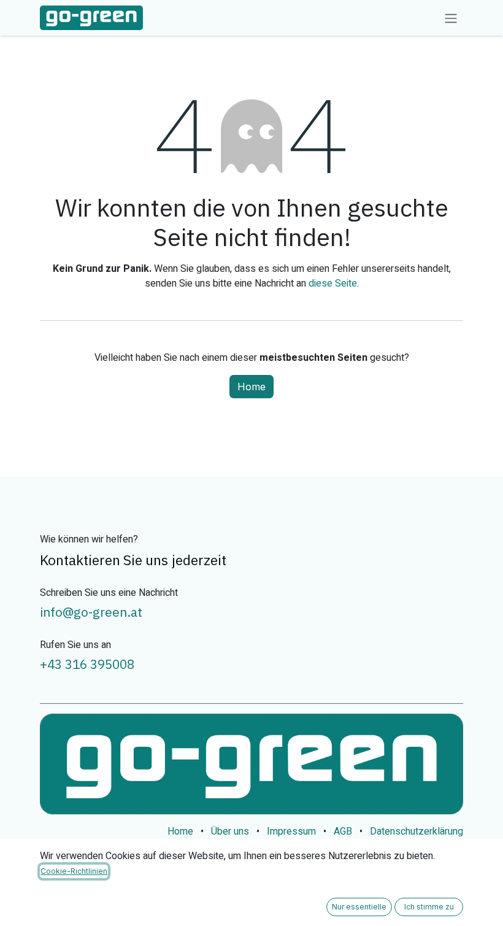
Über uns (230, 831)
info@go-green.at (91, 612)
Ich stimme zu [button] (429, 906)
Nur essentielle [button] (359, 906)
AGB (343, 831)
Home (251, 386)
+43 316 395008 (87, 664)
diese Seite (333, 283)
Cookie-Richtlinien (73, 871)
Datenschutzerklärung (416, 831)
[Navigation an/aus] (451, 18)
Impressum (291, 831)
